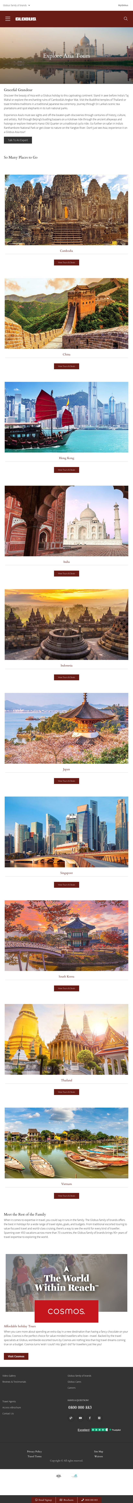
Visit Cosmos (16, 1356)
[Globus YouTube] (80, 1418)
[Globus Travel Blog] (71, 1418)
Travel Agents (9, 1401)
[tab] (66, 223)
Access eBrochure (11, 1407)
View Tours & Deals (66, 262)
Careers (72, 1387)
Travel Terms (35, 1456)
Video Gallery (9, 1375)
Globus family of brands (15, 5)
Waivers (98, 1456)
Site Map (98, 1451)
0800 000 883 (91, 1500)
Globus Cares (74, 1381)
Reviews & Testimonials (14, 1381)
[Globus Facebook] (89, 1418)
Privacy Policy (34, 1451)
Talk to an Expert (18, 140)
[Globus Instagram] (99, 1418)
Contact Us (8, 1413)
